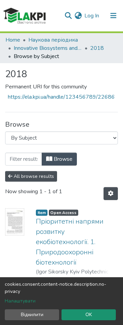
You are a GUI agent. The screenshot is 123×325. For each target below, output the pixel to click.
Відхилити (32, 314)
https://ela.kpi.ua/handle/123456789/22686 (61, 97)
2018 (97, 48)
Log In (92, 15)
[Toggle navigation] (113, 16)
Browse (62, 159)
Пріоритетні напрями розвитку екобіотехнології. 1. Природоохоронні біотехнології (70, 242)
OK (88, 314)
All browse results (33, 176)
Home (12, 40)
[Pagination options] (111, 193)
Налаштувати (20, 301)
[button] (78, 16)
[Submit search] (68, 16)
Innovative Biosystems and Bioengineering (48, 48)
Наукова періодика (53, 40)
